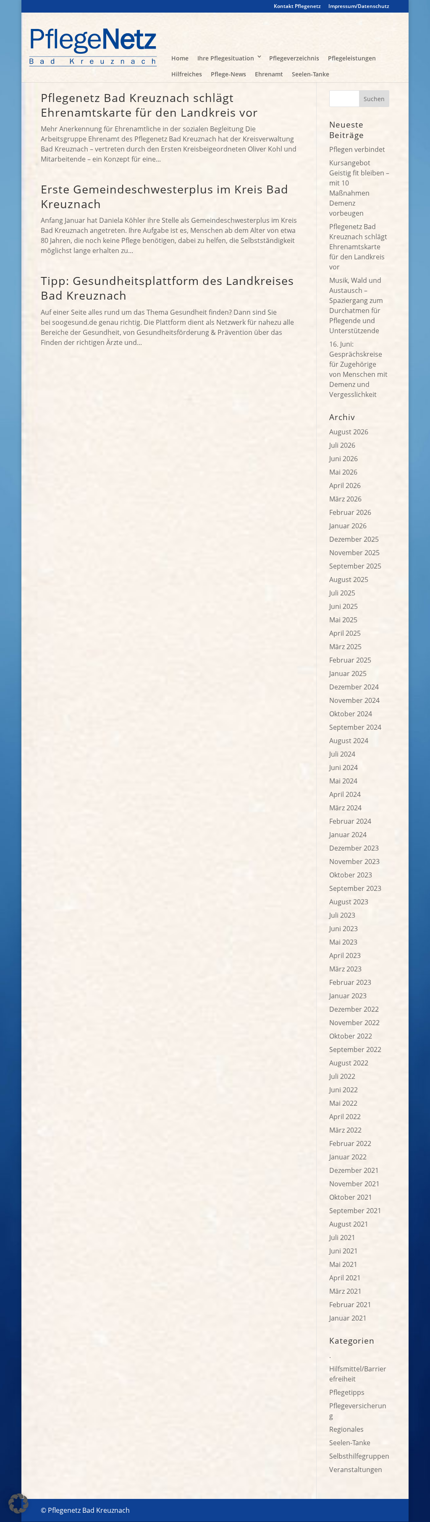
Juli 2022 (342, 1076)
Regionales (346, 1429)
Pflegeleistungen (352, 58)
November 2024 (354, 700)
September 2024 (355, 727)
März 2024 (345, 807)
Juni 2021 (343, 1251)
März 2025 (345, 646)
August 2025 (348, 579)
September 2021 (355, 1210)
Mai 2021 (343, 1264)
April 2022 (345, 1116)
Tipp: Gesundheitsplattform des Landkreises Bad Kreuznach (167, 288)
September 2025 (355, 566)
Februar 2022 (350, 1143)
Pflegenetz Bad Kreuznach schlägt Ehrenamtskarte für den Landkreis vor (149, 105)
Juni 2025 (343, 606)
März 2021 (345, 1291)
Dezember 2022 (354, 1009)
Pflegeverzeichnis (294, 58)
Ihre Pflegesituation (225, 58)
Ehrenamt (269, 74)
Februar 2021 (350, 1304)
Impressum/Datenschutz (358, 7)
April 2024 (345, 794)
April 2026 (345, 485)
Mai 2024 (343, 781)
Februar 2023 (350, 982)
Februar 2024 (350, 821)
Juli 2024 (342, 754)
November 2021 (354, 1183)
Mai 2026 (343, 472)
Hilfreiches (186, 74)
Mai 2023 (343, 942)
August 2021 (348, 1224)
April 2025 (345, 633)
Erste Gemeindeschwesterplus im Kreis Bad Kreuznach (164, 196)
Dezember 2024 (354, 687)
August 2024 (348, 740)
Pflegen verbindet (357, 149)
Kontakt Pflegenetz (297, 7)
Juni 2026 (343, 458)
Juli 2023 (342, 915)
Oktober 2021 (350, 1197)
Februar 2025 (350, 660)
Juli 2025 (342, 593)
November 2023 (354, 861)
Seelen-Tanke (310, 74)
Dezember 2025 (354, 539)
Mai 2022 (343, 1103)
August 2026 (348, 431)
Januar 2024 (348, 834)
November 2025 (354, 552)
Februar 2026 (350, 512)
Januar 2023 (348, 995)
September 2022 (355, 1049)
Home (180, 58)
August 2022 (348, 1063)
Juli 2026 (342, 445)
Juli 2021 (342, 1237)
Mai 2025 (343, 619)
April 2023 (345, 955)
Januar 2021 (348, 1318)
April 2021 (345, 1277)
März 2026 (345, 499)
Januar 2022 (348, 1157)
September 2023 (355, 888)
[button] (18, 1503)
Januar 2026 (348, 525)
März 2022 (345, 1130)
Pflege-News (228, 74)
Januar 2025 (348, 673)
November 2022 (354, 1022)
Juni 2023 (343, 928)
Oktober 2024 (350, 713)
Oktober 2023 (350, 875)
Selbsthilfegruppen (359, 1456)
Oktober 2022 (350, 1036)
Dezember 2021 (354, 1170)
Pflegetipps (346, 1392)
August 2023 (348, 901)
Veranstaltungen (355, 1469)
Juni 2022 (343, 1089)
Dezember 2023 (354, 848)
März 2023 (345, 969)
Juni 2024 (343, 767)
